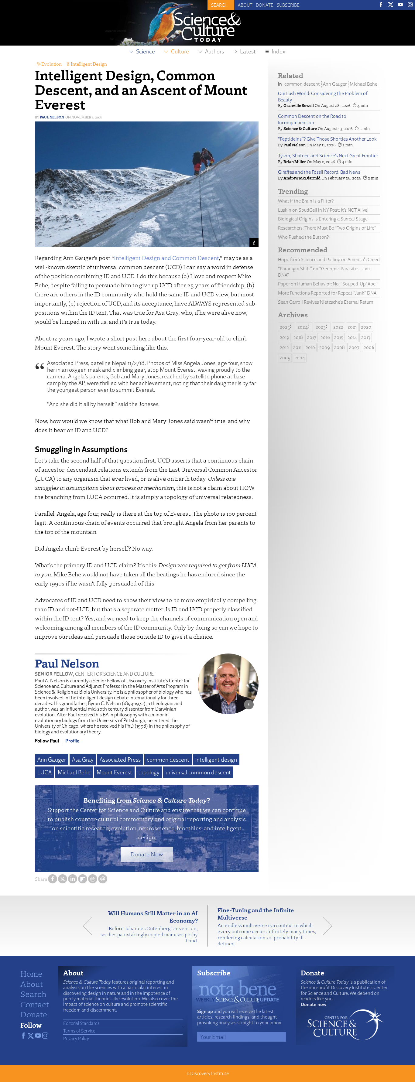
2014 (352, 337)
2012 (284, 347)
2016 (325, 337)
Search (33, 993)
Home (31, 973)
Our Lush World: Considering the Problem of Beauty (322, 96)
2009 (324, 347)
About (245, 5)
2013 (365, 337)
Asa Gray (83, 759)
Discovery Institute (209, 1073)
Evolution (51, 64)
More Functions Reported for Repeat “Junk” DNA (327, 293)
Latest (248, 51)
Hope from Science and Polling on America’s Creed (329, 259)
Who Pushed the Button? (303, 237)
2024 (302, 327)
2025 (285, 327)
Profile (72, 741)
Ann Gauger (51, 759)
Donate (264, 5)
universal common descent (198, 772)
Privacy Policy (76, 1038)
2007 (354, 347)
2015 (338, 337)
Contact (34, 1004)
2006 (369, 347)
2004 (299, 357)
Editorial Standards (81, 1023)
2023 (321, 327)
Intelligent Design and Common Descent (166, 257)
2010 (310, 347)
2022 (338, 327)
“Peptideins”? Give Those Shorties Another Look (327, 139)
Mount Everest (114, 772)
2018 (298, 337)
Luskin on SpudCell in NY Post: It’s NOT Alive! (323, 210)
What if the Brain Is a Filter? (306, 201)
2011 (297, 347)
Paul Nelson (52, 117)
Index (278, 51)
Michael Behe (74, 772)
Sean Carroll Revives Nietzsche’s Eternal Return (325, 302)
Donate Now (146, 854)
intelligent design (216, 759)
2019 (284, 337)
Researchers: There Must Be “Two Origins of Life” (327, 228)
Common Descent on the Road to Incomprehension (312, 119)
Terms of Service (79, 1030)
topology (148, 772)
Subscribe (288, 5)
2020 (366, 327)
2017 (311, 337)
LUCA (44, 772)
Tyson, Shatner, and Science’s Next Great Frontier (328, 156)
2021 (352, 327)
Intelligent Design (89, 64)
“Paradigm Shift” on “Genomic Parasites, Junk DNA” (324, 272)
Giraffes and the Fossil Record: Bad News (319, 172)
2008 (339, 347)
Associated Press (120, 759)
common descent (168, 759)
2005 (285, 357)
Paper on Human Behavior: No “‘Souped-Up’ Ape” (327, 284)
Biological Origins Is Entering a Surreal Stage (323, 219)
